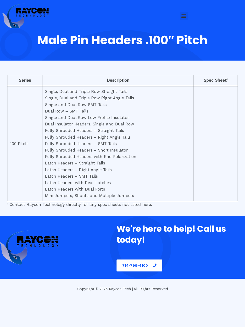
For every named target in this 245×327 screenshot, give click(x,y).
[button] (184, 16)
